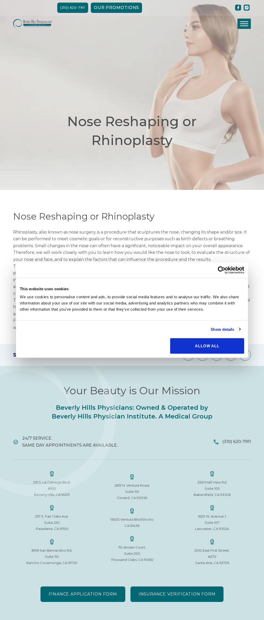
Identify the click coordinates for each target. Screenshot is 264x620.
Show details (222, 329)
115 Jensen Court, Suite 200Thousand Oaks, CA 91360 (132, 553)
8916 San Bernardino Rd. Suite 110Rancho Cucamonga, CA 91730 (51, 556)
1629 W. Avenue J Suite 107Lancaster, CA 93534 (212, 522)
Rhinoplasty (25, 232)
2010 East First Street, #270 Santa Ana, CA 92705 (212, 556)
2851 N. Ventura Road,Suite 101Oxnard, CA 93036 (132, 491)
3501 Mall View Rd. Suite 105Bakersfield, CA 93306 (212, 488)
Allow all (207, 346)
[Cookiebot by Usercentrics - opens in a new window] (221, 270)
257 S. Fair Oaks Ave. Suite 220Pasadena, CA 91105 (52, 522)
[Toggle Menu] (244, 24)
